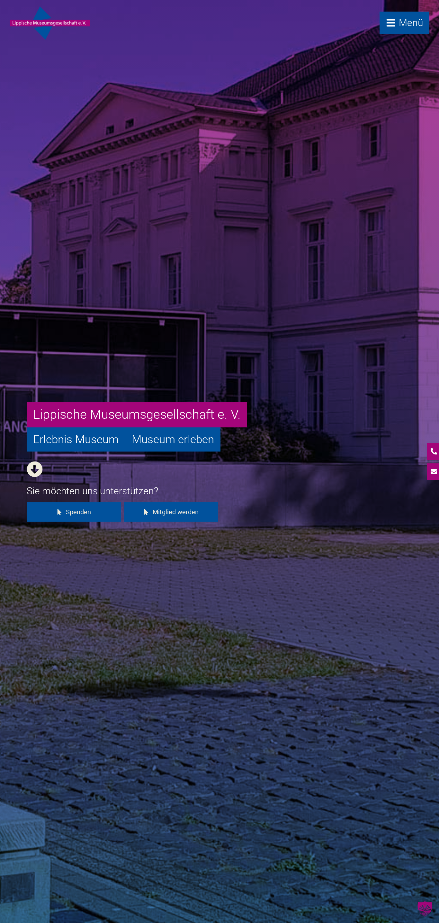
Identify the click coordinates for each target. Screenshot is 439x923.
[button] (425, 909)
